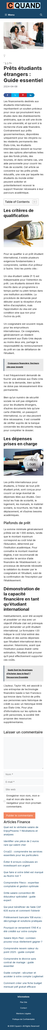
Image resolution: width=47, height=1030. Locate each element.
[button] (41, 15)
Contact (23, 1008)
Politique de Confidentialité (23, 1019)
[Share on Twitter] (15, 95)
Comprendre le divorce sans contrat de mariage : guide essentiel (20, 962)
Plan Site (23, 1002)
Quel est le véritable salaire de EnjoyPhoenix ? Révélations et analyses (21, 831)
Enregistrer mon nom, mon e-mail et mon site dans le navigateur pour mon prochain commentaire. (23, 801)
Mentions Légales (23, 1013)
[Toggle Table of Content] (33, 202)
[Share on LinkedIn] (30, 95)
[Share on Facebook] (7, 95)
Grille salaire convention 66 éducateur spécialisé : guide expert (20, 897)
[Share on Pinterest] (23, 95)
